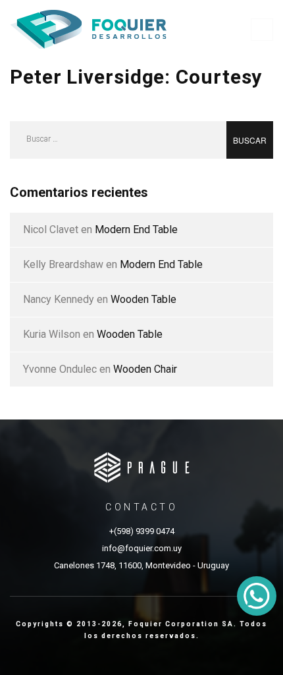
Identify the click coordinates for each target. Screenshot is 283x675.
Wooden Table (143, 299)
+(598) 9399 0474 (141, 531)
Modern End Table (136, 229)
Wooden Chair (145, 369)
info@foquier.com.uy (142, 548)
